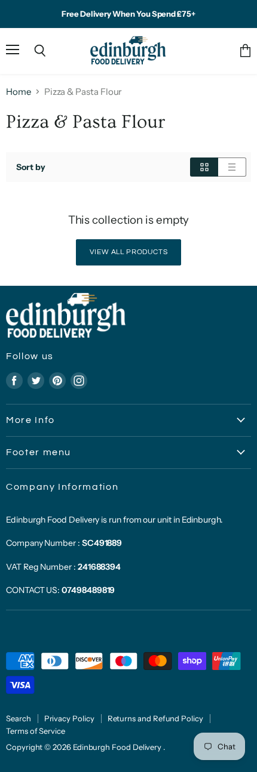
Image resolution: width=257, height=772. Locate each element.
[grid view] (204, 167)
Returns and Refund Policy (155, 718)
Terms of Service (35, 731)
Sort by (30, 167)
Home (18, 92)
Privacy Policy (69, 718)
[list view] (232, 167)
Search (18, 718)
